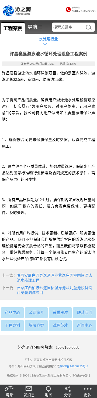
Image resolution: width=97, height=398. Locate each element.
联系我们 (84, 313)
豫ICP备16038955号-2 (73, 366)
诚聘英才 (60, 325)
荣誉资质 (60, 313)
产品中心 (12, 313)
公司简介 (36, 313)
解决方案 (36, 325)
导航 (35, 27)
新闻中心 (84, 325)
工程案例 (12, 325)
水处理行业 (48, 39)
